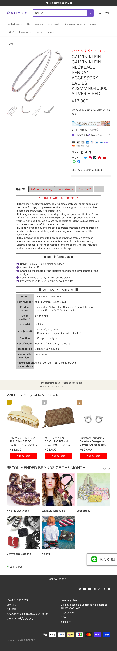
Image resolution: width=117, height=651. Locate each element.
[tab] (20, 189)
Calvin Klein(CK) (81, 50)
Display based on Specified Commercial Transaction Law (84, 606)
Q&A (63, 617)
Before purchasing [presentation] (41, 189)
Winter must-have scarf (34, 395)
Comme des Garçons (19, 553)
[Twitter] (79, 588)
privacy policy (69, 600)
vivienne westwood (18, 510)
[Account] (100, 13)
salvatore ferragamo (53, 510)
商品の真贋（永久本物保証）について (27, 613)
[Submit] (90, 13)
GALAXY (30, 640)
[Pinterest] (99, 588)
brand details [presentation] (65, 189)
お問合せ (66, 621)
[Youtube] (89, 588)
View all (105, 468)
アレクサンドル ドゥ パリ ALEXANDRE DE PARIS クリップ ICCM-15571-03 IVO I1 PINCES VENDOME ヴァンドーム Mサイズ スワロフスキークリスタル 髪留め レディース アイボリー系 (23, 441)
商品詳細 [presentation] (20, 189)
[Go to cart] (107, 13)
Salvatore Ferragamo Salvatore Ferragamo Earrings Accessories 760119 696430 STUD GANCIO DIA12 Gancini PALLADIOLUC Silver (93, 441)
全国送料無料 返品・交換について (92, 135)
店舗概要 (11, 604)
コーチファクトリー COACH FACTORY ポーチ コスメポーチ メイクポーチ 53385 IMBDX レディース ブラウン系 (58, 441)
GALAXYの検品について (20, 618)
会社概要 (11, 609)
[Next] (99, 189)
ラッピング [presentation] (84, 189)
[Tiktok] (104, 588)
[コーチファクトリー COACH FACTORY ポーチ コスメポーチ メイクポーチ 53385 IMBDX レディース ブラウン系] (58, 416)
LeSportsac (83, 510)
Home (10, 43)
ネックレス (99, 50)
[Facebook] (84, 588)
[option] (12, 111)
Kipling (46, 553)
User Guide (67, 612)
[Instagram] (94, 588)
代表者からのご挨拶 (17, 600)
